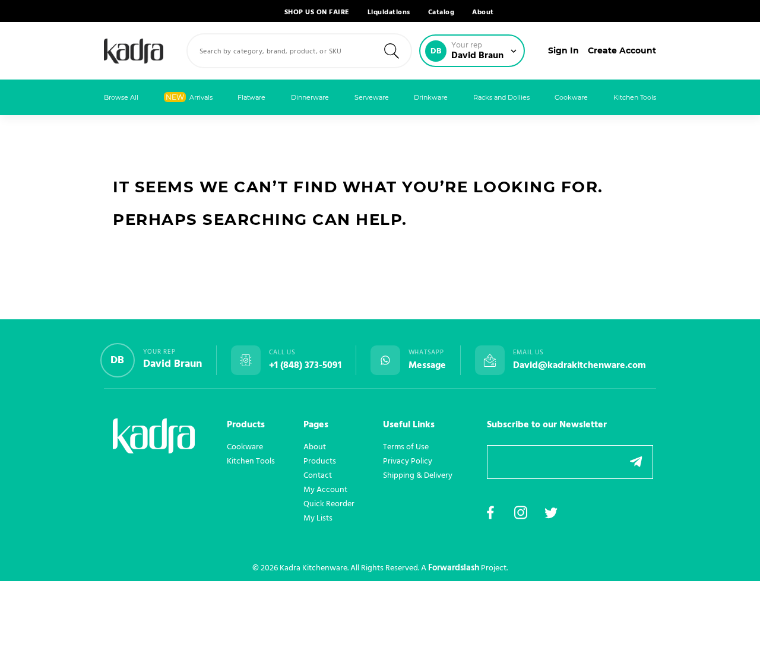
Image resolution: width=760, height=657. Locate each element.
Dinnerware (310, 97)
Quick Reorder (328, 504)
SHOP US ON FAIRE (317, 12)
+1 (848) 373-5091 (305, 365)
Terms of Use (406, 447)
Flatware (251, 97)
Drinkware (431, 97)
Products (319, 461)
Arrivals (189, 97)
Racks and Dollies (501, 97)
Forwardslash (453, 568)
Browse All (121, 97)
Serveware (371, 97)
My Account (325, 490)
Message (427, 365)
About (483, 12)
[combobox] (299, 50)
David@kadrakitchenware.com (579, 365)
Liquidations (389, 12)
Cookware (571, 97)
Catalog (441, 12)
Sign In (563, 50)
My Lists (317, 518)
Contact (317, 475)
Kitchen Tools (634, 97)
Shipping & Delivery (417, 475)
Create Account (622, 50)
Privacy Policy (407, 461)
